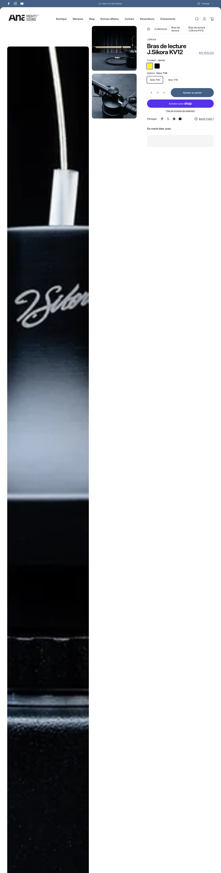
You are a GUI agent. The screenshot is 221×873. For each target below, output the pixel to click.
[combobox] (205, 3)
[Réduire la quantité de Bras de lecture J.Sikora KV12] (150, 92)
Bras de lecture (175, 29)
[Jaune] (149, 66)
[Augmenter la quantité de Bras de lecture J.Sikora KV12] (164, 92)
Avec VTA (173, 79)
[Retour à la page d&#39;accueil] (148, 28)
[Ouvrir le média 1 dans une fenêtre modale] (114, 48)
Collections (160, 28)
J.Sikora (151, 39)
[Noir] (157, 66)
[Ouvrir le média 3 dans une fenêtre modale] (114, 96)
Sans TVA (155, 79)
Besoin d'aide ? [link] (206, 118)
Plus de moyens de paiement (180, 111)
